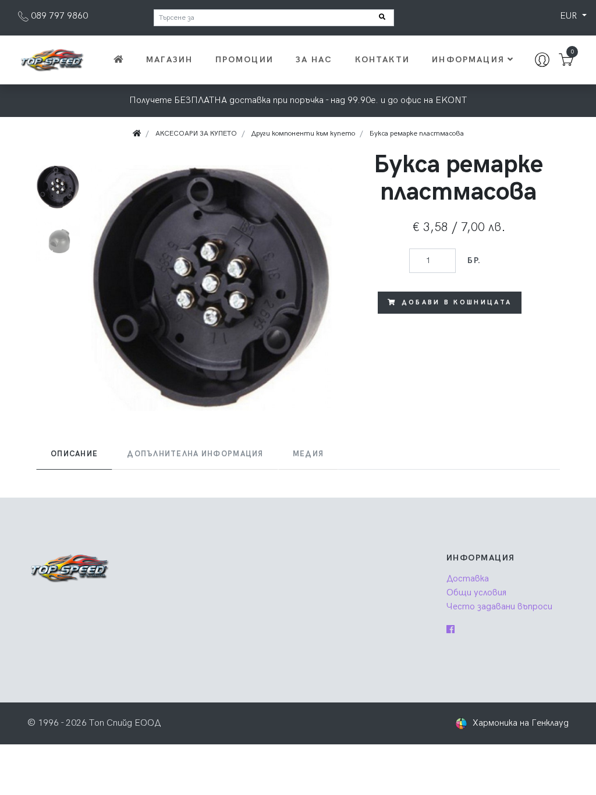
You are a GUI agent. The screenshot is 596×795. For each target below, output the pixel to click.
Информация (468, 60)
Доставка (467, 578)
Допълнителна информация (195, 454)
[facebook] (450, 630)
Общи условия (476, 592)
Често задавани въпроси (499, 606)
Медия (308, 454)
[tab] (74, 454)
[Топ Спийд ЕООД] (52, 59)
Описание (74, 454)
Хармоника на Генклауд (521, 723)
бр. (474, 260)
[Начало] (117, 60)
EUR (569, 16)
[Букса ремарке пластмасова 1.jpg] (211, 288)
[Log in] (542, 60)
